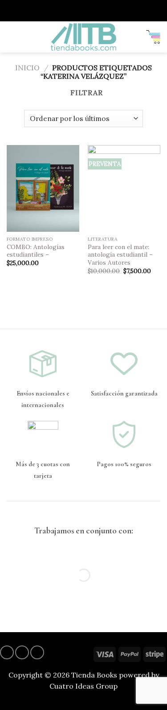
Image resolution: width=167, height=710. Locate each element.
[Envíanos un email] (22, 652)
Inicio (27, 67)
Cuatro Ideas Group (83, 686)
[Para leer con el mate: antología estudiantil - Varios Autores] (124, 188)
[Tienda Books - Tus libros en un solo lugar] (84, 37)
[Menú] (12, 37)
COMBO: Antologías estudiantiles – (36, 251)
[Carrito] (153, 37)
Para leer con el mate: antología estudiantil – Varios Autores (120, 254)
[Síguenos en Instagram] (7, 652)
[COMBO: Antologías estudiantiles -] (43, 188)
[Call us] (37, 652)
